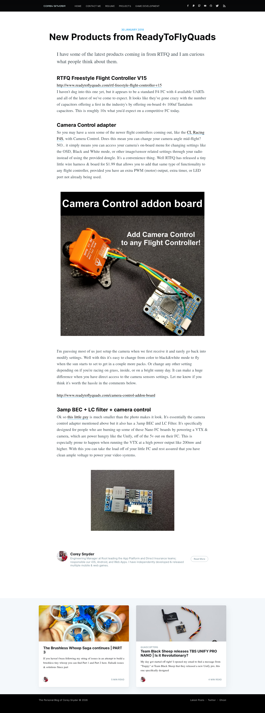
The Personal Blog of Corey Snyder (58, 700)
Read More (199, 559)
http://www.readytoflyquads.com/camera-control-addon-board (106, 395)
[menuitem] (78, 6)
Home (78, 6)
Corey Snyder (82, 554)
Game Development (147, 6)
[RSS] (224, 6)
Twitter (212, 700)
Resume (110, 6)
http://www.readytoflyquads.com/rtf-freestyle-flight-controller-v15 (109, 85)
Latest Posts (197, 700)
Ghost (222, 700)
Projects (125, 6)
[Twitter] (218, 5)
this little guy (78, 416)
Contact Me (93, 6)
